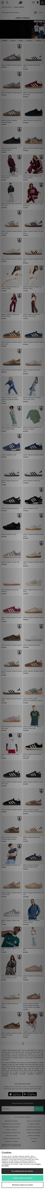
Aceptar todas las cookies (23, 1178)
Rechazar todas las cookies (22, 1185)
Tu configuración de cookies (22, 1171)
